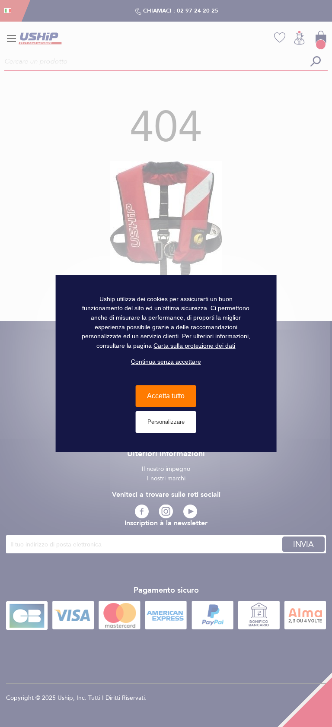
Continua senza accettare (166, 361)
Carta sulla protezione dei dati (194, 345)
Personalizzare (166, 422)
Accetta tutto (166, 396)
